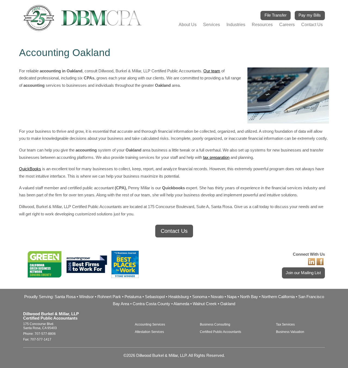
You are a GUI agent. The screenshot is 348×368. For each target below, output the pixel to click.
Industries (235, 24)
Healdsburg (178, 297)
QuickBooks (30, 169)
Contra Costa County (151, 304)
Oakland (227, 304)
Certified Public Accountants (220, 332)
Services (211, 24)
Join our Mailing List (303, 273)
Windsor (86, 297)
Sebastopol (155, 297)
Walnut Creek (205, 304)
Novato (217, 297)
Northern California (278, 297)
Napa (232, 297)
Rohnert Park (109, 297)
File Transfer (276, 15)
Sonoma (199, 297)
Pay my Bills (310, 15)
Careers (287, 24)
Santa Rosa (65, 297)
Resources (262, 24)
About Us (188, 24)
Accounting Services (150, 324)
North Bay (249, 297)
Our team (211, 71)
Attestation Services (149, 332)
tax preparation (216, 157)
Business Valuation (290, 332)
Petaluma (133, 297)
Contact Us (312, 24)
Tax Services (285, 324)
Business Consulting (215, 324)
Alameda (181, 304)
